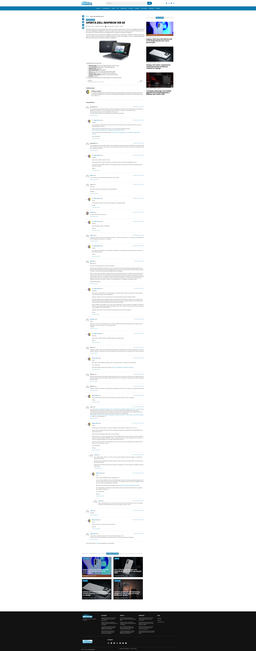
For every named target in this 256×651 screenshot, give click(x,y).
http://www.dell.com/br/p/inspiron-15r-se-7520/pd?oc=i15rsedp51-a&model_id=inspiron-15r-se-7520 (118, 409)
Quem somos (160, 622)
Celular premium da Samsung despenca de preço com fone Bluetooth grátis (146, 623)
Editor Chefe (95, 358)
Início (87, 16)
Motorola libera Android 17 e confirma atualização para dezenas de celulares (107, 632)
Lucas (95, 454)
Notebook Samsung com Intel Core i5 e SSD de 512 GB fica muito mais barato (146, 628)
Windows (151, 8)
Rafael (91, 175)
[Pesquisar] (149, 3)
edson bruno (93, 533)
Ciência (158, 8)
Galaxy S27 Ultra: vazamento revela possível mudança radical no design (109, 623)
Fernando (92, 319)
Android (98, 8)
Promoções (144, 8)
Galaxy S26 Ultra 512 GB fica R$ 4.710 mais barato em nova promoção (108, 619)
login (98, 543)
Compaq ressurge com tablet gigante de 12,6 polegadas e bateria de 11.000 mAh (108, 628)
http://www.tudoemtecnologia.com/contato (130, 485)
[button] (83, 16)
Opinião (137, 8)
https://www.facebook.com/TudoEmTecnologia (122, 367)
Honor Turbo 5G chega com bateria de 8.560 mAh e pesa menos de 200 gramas (127, 628)
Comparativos (106, 8)
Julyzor (91, 235)
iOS (118, 8)
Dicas (113, 8)
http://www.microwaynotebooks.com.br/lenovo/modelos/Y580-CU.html (108, 130)
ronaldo (92, 212)
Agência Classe (92, 649)
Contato (159, 618)
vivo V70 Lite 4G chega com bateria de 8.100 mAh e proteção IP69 (128, 619)
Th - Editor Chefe (96, 120)
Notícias (131, 8)
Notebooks (123, 8)
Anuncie (159, 620)
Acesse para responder (94, 115)
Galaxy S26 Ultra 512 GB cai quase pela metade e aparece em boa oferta (147, 632)
